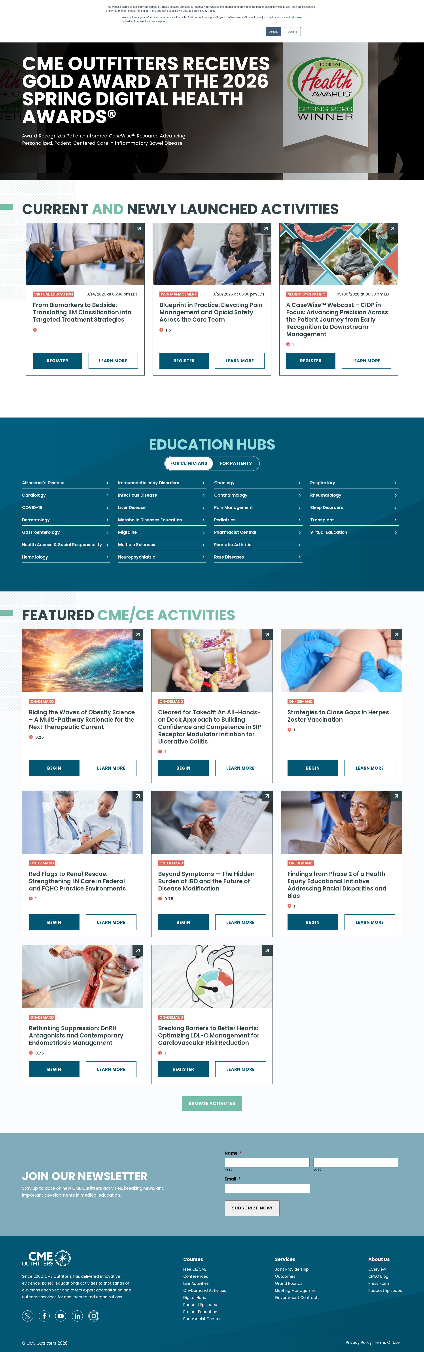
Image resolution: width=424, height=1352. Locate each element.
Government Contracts (297, 1297)
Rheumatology (325, 495)
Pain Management (179, 294)
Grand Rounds (288, 1283)
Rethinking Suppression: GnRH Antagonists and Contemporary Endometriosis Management (76, 1036)
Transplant (322, 520)
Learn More (113, 361)
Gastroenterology (41, 532)
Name (233, 1153)
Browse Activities (212, 1103)
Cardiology (34, 495)
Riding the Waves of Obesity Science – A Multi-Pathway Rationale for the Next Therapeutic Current (82, 720)
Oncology (224, 483)
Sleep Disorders (326, 508)
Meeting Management (296, 1290)
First (228, 1169)
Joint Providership (292, 1269)
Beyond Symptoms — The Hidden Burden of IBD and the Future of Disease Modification (206, 881)
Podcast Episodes (200, 1304)
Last (317, 1169)
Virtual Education (53, 294)
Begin (54, 768)
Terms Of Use (387, 1342)
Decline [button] (292, 31)
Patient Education (200, 1311)
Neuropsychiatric (306, 294)
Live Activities (196, 1283)
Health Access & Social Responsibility (62, 545)
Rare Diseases (229, 557)
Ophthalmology (231, 495)
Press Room (379, 1283)
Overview (377, 1269)
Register (57, 361)
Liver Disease (132, 508)
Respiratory (322, 483)
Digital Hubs (194, 1297)
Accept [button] (273, 31)
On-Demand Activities (204, 1290)
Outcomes (285, 1276)
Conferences (195, 1276)
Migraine (127, 532)
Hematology (35, 557)
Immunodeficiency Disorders (148, 483)
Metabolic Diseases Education (150, 520)
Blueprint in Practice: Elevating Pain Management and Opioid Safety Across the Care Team (210, 312)
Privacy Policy (359, 1342)
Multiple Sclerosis (136, 545)
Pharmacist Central (235, 532)
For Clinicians (188, 463)
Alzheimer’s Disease (43, 483)
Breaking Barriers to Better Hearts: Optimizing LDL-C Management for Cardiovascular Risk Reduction (208, 1036)
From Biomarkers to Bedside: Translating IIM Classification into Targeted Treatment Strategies (82, 312)
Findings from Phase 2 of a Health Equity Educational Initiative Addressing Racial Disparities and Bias (337, 885)
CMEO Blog (378, 1276)
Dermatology (36, 520)
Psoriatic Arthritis (233, 545)
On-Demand (42, 701)
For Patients (236, 463)
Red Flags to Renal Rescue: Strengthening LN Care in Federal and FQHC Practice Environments (77, 881)
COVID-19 (32, 508)
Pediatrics (225, 520)
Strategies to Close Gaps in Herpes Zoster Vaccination (338, 716)
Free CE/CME (194, 1269)
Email (232, 1179)
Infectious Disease (137, 495)
